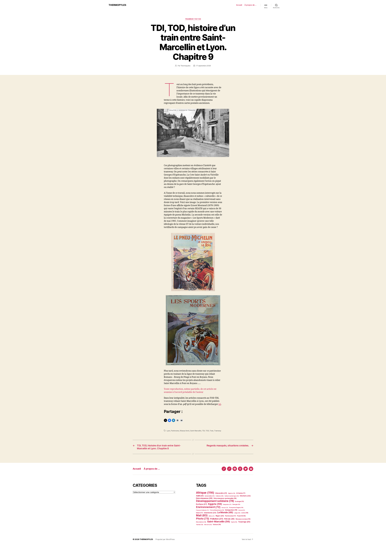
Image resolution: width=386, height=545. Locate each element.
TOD (207, 431)
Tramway (217, 431)
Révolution (201, 522)
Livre (244, 513)
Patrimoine (175, 431)
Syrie (234, 522)
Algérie (231, 493)
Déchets (245, 496)
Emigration (227, 504)
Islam (199, 513)
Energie (236, 504)
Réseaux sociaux (243, 519)
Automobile (210, 496)
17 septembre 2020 (203, 66)
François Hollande (202, 510)
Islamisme (210, 513)
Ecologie (239, 501)
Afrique (205, 492)
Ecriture (201, 504)
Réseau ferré (184, 431)
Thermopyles (185, 66)
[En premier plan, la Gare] (193, 133)
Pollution (216, 518)
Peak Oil (241, 516)
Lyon (168, 431)
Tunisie (199, 524)
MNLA (212, 516)
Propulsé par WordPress (165, 539)
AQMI (200, 496)
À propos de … (250, 5)
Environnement (208, 507)
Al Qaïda (240, 493)
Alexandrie (221, 493)
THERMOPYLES (117, 5)
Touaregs (244, 522)
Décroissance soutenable (225, 498)
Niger (220, 516)
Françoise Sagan (236, 507)
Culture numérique (232, 496)
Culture (219, 496)
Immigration (231, 510)
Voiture (217, 524)
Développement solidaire (215, 501)
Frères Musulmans (217, 510)
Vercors (208, 524)
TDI (203, 431)
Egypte (215, 504)
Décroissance (204, 498)
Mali (202, 515)
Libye (237, 513)
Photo (202, 518)
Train (211, 431)
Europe (225, 507)
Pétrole (229, 519)
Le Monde (225, 512)
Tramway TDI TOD (193, 19)
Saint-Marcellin (195, 431)
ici (220, 404)
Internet (241, 510)
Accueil (239, 5)
